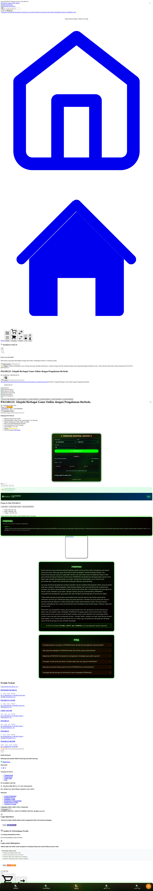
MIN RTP (57, 444)
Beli (10, 485)
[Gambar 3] (33, 399)
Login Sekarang (12, 825)
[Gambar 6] (68, 399)
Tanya (5, 380)
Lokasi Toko (8, 778)
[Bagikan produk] (2, 380)
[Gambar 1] (8, 399)
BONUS (16, 888)
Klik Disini (17, 430)
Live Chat (137, 888)
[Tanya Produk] (13, 486)
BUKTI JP (107, 888)
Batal (4, 825)
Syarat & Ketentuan (10, 796)
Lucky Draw (4, 506)
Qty (2, 483)
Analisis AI (16, 364)
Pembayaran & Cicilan (11, 802)
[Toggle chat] (148, 886)
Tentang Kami (8, 775)
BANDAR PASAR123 (15, 12)
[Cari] (2, 8)
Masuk (18, 3)
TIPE (78, 439)
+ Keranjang (12, 380)
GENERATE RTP (76, 451)
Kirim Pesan (6, 762)
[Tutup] (2, 349)
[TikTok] (5, 768)
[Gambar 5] (56, 399)
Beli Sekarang (20, 380)
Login (9, 865)
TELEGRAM (46, 888)
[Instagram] (3, 768)
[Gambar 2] (22, 399)
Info (149, 496)
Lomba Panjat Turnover (15, 506)
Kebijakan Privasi (9, 797)
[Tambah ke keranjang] (6, 748)
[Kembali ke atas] (2, 751)
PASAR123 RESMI (54, 12)
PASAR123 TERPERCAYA (68, 12)
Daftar (13, 3)
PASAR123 (4, 3)
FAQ (5, 780)
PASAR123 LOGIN (28, 12)
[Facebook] (1, 768)
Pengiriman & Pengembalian (13, 801)
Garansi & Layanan (10, 804)
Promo (10, 3)
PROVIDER (57, 439)
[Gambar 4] (45, 399)
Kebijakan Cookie (9, 799)
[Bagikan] (2, 748)
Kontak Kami (8, 777)
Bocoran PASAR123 (28, 506)
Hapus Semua (6, 364)
